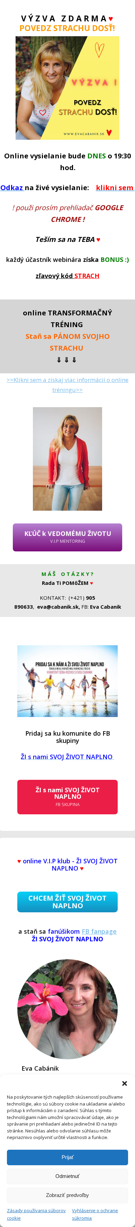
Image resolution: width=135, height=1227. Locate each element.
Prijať (68, 1157)
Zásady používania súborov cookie (36, 1214)
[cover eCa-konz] (67, 681)
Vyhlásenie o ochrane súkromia (95, 1214)
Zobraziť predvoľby (67, 1195)
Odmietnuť (67, 1176)
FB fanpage (99, 931)
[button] (124, 1083)
